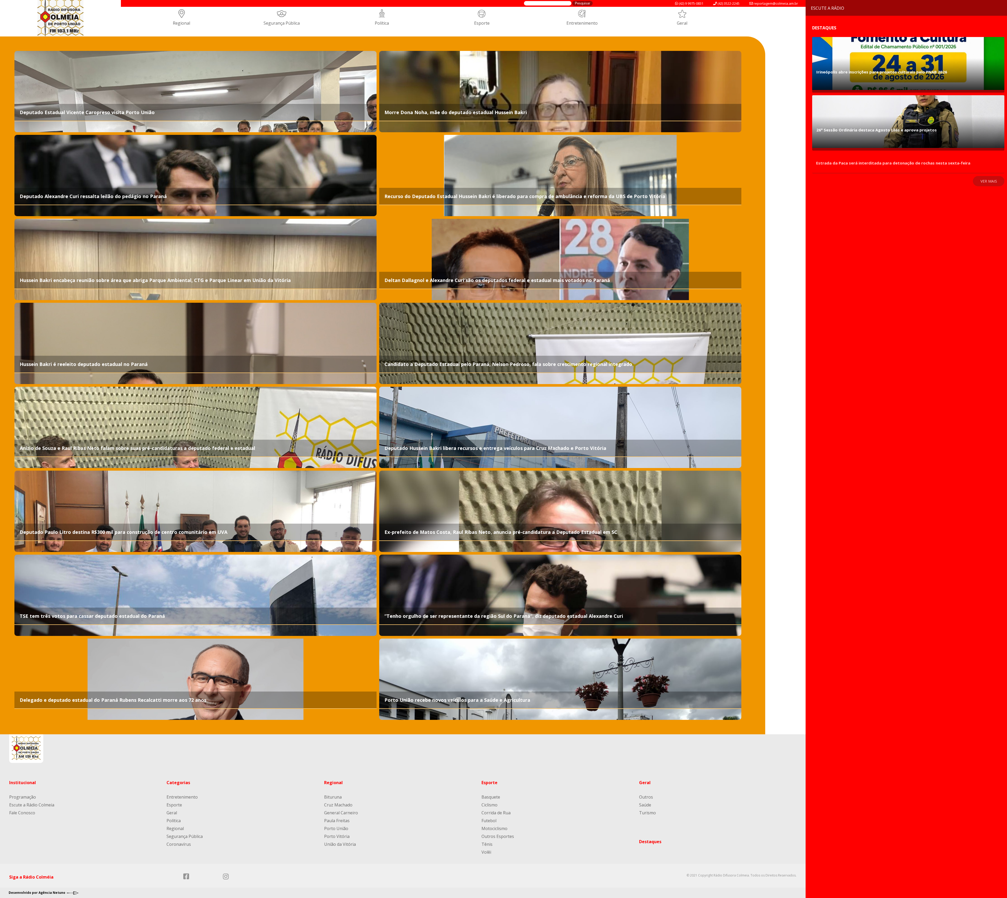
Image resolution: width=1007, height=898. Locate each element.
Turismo (647, 813)
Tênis (486, 844)
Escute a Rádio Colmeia (31, 805)
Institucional (22, 782)
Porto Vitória (337, 836)
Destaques (650, 841)
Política (382, 23)
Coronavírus (179, 844)
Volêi (486, 852)
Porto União (336, 828)
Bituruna (333, 797)
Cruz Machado (338, 805)
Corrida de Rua (496, 813)
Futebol (488, 820)
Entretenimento (582, 23)
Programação (22, 797)
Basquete (490, 797)
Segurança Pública (282, 23)
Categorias (178, 782)
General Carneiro (341, 813)
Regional (181, 23)
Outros (646, 797)
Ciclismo (489, 805)
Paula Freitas (337, 820)
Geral (682, 23)
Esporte (482, 23)
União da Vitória (340, 844)
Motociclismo (494, 828)
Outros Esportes (497, 836)
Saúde (645, 805)
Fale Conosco (22, 813)
